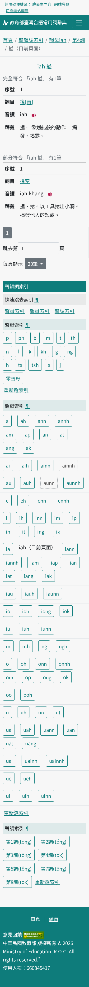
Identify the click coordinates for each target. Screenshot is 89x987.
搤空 (25, 180)
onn (42, 663)
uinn (46, 795)
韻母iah (57, 39)
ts (20, 364)
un (41, 712)
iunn (46, 628)
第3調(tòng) (19, 854)
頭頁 (53, 918)
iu (8, 628)
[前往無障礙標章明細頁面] (33, 934)
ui (8, 795)
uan (70, 729)
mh (26, 646)
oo (9, 694)
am (9, 434)
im (57, 517)
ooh (27, 694)
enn (42, 500)
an (45, 434)
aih (25, 465)
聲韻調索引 (31, 39)
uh (23, 712)
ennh (63, 500)
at (62, 434)
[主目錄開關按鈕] (79, 23)
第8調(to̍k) (17, 881)
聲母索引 (15, 310)
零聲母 (13, 378)
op (28, 677)
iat (9, 575)
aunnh (73, 482)
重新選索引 (16, 390)
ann (42, 420)
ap (28, 434)
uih (25, 795)
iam (34, 562)
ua (8, 729)
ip (74, 517)
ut (58, 712)
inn (38, 517)
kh (43, 351)
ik (58, 531)
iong (46, 611)
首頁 (8, 39)
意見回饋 (12, 934)
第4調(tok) (52, 854)
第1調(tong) (19, 841)
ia (8, 548)
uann (49, 729)
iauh (29, 593)
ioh (25, 611)
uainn (31, 760)
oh (23, 663)
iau (9, 593)
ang (10, 447)
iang (28, 575)
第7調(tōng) (53, 868)
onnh (64, 663)
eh (23, 500)
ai (8, 465)
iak (48, 575)
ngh (63, 646)
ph (21, 337)
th (73, 337)
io (8, 611)
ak (28, 447)
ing (40, 531)
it (23, 531)
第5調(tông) (19, 868)
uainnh (57, 760)
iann (70, 548)
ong (47, 677)
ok (66, 677)
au (8, 482)
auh (27, 482)
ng (70, 351)
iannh (12, 562)
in (8, 531)
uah (27, 729)
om (9, 677)
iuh (25, 628)
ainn (45, 465)
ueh (27, 778)
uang (30, 743)
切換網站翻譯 (17, 10)
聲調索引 (65, 310)
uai (9, 760)
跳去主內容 (41, 4)
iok (66, 611)
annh (63, 420)
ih (21, 517)
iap (54, 562)
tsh (35, 364)
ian (73, 562)
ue (8, 778)
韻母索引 (40, 310)
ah (23, 420)
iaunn (52, 593)
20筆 (33, 263)
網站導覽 (61, 4)
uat (9, 743)
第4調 (78, 39)
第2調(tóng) (53, 841)
